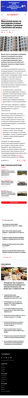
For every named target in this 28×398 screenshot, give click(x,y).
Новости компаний (5, 391)
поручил (19, 155)
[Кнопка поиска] (25, 14)
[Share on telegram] (9, 32)
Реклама (3, 367)
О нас (2, 365)
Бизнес (2, 381)
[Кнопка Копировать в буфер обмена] (12, 32)
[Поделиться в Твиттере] (4, 32)
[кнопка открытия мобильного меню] (2, 15)
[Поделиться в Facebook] (2, 32)
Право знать (4, 377)
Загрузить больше (14, 202)
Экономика (3, 379)
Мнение (3, 389)
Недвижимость (4, 19)
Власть (2, 180)
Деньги (3, 385)
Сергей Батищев (4, 30)
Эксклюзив (3, 375)
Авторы (3, 369)
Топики (2, 371)
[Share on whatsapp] (7, 32)
